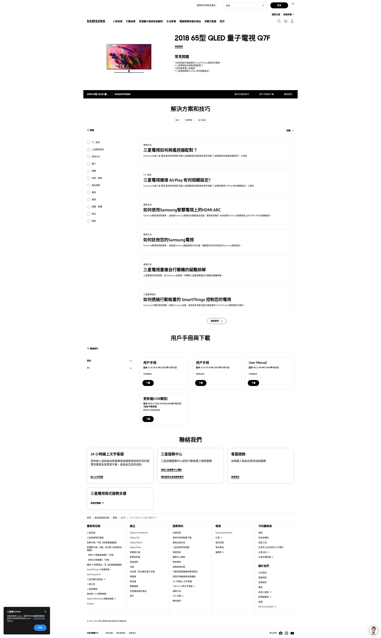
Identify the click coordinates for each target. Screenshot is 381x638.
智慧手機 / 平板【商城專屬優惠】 (102, 542)
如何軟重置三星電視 (185, 68)
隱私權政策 (120, 633)
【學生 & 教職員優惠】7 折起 (100, 555)
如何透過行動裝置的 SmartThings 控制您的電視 (198, 63)
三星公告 (91, 584)
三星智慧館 (92, 589)
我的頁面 (220, 542)
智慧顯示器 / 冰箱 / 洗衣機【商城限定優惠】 (104, 548)
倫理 (260, 602)
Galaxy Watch (136, 542)
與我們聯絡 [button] (96, 503)
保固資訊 (179, 46)
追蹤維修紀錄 (179, 567)
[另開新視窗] (280, 633)
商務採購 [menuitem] (287, 14)
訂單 (218, 537)
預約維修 (177, 562)
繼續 (279, 5)
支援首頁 (177, 532)
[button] (217, 152)
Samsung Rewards (224, 532)
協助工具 (262, 542)
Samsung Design (266, 606)
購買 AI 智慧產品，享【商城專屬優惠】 (105, 565)
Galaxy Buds (135, 547)
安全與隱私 (263, 537)
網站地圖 (109, 633)
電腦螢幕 (134, 586)
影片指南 (202, 120)
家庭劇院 (134, 562)
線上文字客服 (97, 477)
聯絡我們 (288, 94)
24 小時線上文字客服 (182, 581)
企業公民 (262, 552)
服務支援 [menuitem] (276, 14)
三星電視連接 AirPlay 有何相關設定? (193, 71)
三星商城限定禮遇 (95, 537)
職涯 (260, 587)
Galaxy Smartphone (139, 532)
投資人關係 (263, 592)
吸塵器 (133, 576)
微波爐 (133, 581)
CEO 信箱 (177, 596)
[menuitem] (117, 21)
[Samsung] (96, 21)
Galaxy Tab (134, 537)
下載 (148, 383)
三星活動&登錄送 (95, 579)
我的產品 (220, 547)
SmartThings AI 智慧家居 (98, 569)
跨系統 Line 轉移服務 (96, 594)
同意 (40, 627)
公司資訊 (262, 572)
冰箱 (132, 567)
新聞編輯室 (263, 597)
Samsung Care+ (94, 574)
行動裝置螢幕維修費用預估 (185, 571)
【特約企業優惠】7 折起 (98, 560)
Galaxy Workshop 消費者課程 (100, 598)
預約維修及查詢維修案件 (172, 477)
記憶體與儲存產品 (138, 591)
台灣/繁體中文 (92, 633)
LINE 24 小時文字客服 (183, 586)
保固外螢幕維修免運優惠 (184, 576)
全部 (177, 120)
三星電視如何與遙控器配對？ (189, 65)
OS (88, 368)
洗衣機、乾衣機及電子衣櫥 (142, 571)
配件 (132, 596)
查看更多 (235, 477)
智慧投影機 (135, 557)
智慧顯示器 (135, 552)
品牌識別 (262, 582)
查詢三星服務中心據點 (171, 469)
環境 (260, 532)
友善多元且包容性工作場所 (270, 547)
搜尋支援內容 (179, 542)
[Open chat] (373, 630)
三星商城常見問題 (181, 547)
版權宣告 (132, 633)
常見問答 (188, 120)
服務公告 (177, 591)
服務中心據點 (179, 557)
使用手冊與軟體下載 (182, 537)
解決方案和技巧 (242, 94)
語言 (89, 361)
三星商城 (91, 532)
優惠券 (219, 552)
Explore (90, 603)
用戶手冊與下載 (266, 94)
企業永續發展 (264, 557)
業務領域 (262, 577)
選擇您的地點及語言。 (207, 5)
